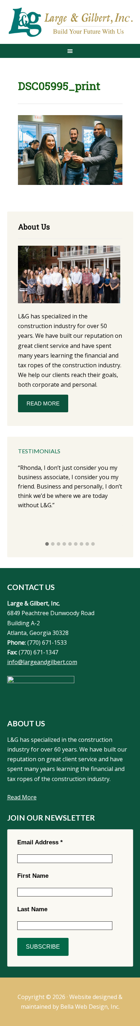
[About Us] (69, 276)
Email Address (40, 842)
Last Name (32, 909)
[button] (47, 544)
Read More (43, 403)
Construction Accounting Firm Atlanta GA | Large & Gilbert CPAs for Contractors (70, 22)
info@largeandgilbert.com (42, 662)
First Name (32, 876)
